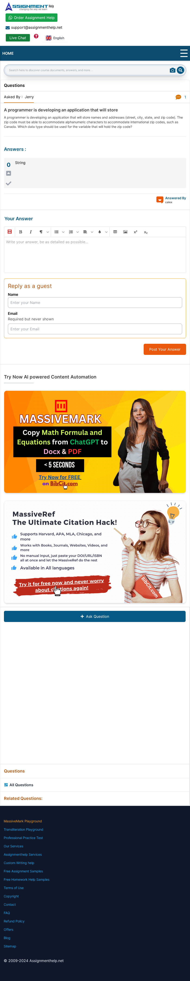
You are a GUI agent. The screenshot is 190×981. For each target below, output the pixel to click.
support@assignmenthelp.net (36, 27)
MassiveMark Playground (23, 821)
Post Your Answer (164, 349)
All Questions (21, 784)
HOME (8, 53)
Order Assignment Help (34, 17)
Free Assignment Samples (23, 871)
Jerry (29, 97)
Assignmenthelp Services (23, 854)
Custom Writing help (19, 863)
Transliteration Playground (23, 829)
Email (12, 313)
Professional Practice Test (23, 838)
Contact (10, 904)
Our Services (13, 846)
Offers (8, 929)
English (58, 38)
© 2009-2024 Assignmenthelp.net (34, 960)
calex (168, 202)
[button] (9, 232)
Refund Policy (14, 921)
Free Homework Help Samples (26, 879)
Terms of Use (14, 888)
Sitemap (10, 946)
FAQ (7, 913)
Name (13, 294)
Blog (7, 938)
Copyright (11, 896)
